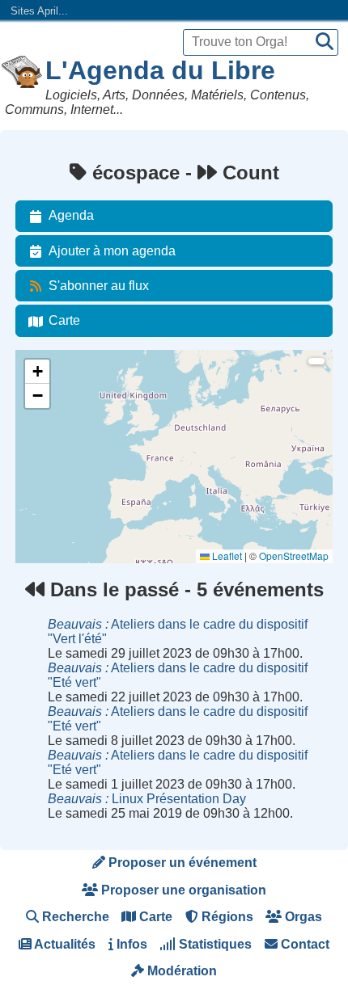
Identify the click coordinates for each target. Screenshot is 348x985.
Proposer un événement (181, 862)
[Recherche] (324, 42)
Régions (225, 917)
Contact (303, 944)
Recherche (74, 917)
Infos (130, 944)
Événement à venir (66, 386)
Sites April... (39, 11)
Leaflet (226, 555)
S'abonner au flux (99, 286)
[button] (37, 372)
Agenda (71, 215)
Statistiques (214, 944)
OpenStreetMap (294, 555)
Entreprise (47, 473)
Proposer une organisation (182, 890)
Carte (64, 320)
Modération (180, 971)
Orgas (302, 917)
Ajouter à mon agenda (112, 251)
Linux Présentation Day (147, 799)
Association (50, 429)
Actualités (63, 944)
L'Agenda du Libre (160, 70)
